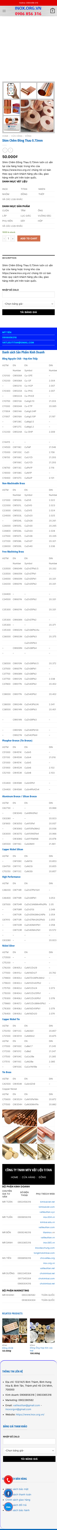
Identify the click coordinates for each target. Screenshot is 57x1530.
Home (5, 136)
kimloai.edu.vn (47, 1222)
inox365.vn (49, 1242)
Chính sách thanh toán (18, 1494)
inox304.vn (49, 1217)
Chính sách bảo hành (17, 1510)
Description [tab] (9, 258)
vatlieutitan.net (47, 1268)
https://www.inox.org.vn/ (30, 1414)
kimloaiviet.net (47, 1201)
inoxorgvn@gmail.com (18, 1409)
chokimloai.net (47, 1273)
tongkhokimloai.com (44, 1253)
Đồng (28, 136)
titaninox (47, 1232)
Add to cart (28, 238)
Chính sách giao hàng (17, 1499)
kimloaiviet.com (47, 1207)
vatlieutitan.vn (48, 1237)
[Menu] (4, 11)
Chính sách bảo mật (16, 1489)
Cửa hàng (16, 136)
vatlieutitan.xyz (47, 1212)
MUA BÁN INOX (10, 720)
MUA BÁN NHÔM (10, 726)
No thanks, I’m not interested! (24, 833)
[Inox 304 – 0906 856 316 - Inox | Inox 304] (28, 11)
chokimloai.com (46, 1278)
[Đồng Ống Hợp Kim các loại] (42, 1330)
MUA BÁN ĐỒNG (10, 731)
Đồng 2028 (7, 1348)
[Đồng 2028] (14, 1330)
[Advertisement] (28, 46)
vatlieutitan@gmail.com (26, 1405)
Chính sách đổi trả (15, 1504)
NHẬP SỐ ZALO (10, 290)
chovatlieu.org (47, 1258)
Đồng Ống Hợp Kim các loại (41, 1349)
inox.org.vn (49, 1263)
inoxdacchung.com (45, 1248)
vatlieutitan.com (47, 1227)
